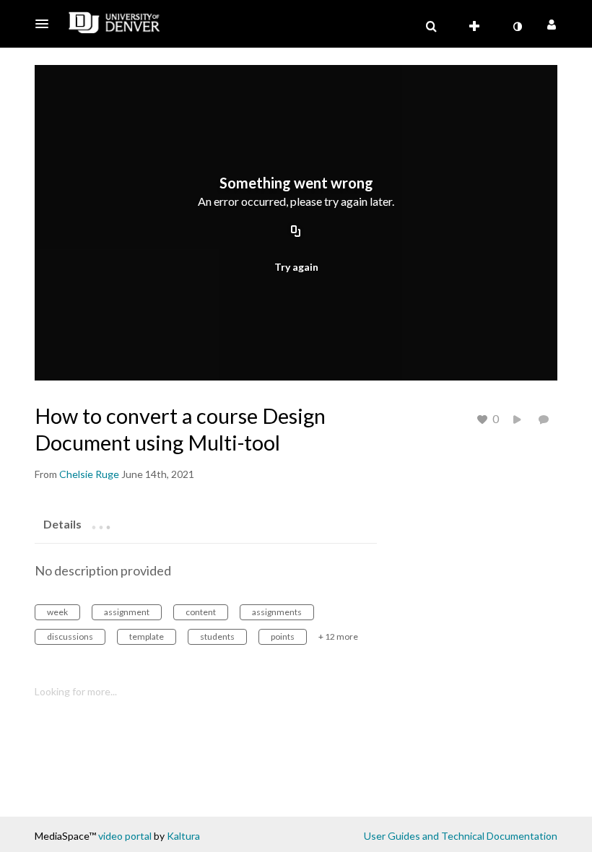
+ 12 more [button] (338, 636)
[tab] (62, 523)
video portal (125, 836)
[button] (46, 24)
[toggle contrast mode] (517, 27)
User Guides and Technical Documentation (460, 836)
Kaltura (183, 836)
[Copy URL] (296, 232)
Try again (296, 267)
